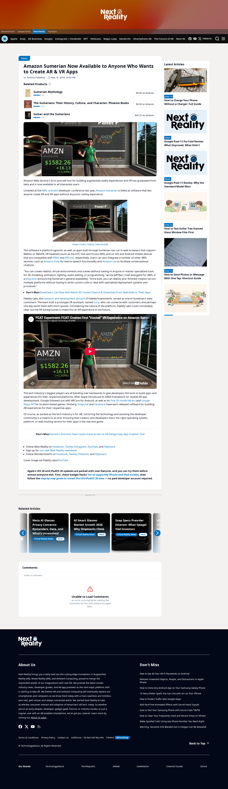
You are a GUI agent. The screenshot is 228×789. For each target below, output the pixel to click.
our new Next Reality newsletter (58, 450)
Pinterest (83, 454)
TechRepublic (88, 766)
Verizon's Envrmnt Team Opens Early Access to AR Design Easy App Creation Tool (97, 434)
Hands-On (125, 38)
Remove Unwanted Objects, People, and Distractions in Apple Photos (172, 681)
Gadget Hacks (24, 31)
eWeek (116, 766)
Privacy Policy (48, 737)
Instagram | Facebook (68, 38)
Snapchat (83, 404)
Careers (117, 737)
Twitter (69, 446)
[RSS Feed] (39, 726)
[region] (90, 222)
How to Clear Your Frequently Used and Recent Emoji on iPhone (173, 715)
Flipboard (109, 446)
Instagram (80, 446)
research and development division (64, 298)
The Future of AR (164, 38)
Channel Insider (174, 766)
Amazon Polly (52, 261)
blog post (31, 278)
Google (48, 38)
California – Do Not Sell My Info (87, 737)
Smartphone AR (142, 38)
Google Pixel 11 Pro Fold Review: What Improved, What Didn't (184, 143)
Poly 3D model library (123, 400)
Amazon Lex (109, 261)
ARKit (56, 257)
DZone (203, 766)
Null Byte (52, 31)
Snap (23, 38)
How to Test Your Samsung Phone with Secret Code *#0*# (170, 710)
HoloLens (95, 38)
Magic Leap (110, 38)
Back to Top (197, 743)
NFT (85, 38)
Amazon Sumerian (106, 190)
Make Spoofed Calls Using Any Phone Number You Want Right (172, 721)
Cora (96, 302)
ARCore (69, 257)
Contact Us (63, 737)
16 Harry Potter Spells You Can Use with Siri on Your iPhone (170, 693)
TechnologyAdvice (54, 766)
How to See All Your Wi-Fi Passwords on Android (164, 673)
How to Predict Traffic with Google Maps (160, 699)
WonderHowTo (8, 31)
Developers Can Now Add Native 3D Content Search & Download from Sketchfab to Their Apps (95, 292)
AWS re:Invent (50, 190)
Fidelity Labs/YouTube (97, 244)
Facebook (100, 404)
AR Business (35, 38)
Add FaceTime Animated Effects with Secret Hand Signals (169, 704)
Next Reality (39, 31)
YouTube (93, 446)
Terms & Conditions (28, 737)
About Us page (39, 717)
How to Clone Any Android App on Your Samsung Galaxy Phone (172, 687)
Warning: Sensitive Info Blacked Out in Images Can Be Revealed (173, 726)
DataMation (143, 766)
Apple (14, 38)
